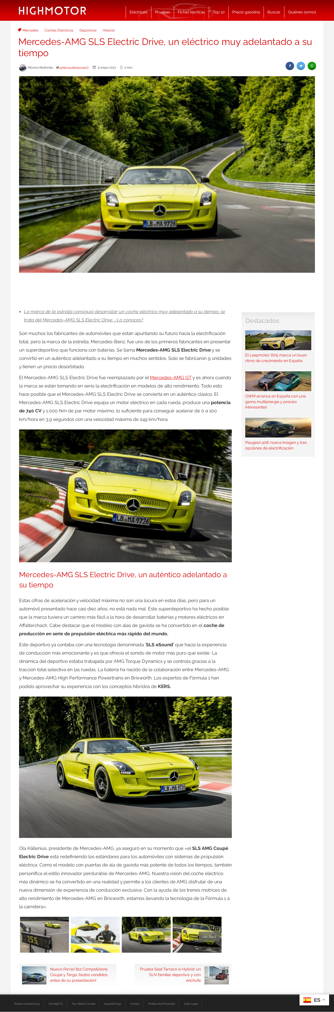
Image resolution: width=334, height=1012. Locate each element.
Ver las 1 (209, 937)
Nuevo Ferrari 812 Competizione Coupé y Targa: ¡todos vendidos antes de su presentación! (79, 975)
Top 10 (219, 12)
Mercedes (30, 30)
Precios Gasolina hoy (27, 1003)
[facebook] (290, 66)
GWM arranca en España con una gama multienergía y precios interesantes (275, 402)
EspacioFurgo (113, 1003)
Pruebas (162, 12)
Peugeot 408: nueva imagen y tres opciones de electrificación (276, 445)
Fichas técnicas (191, 12)
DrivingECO (56, 1003)
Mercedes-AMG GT (170, 377)
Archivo (135, 1003)
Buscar (273, 12)
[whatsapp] (312, 66)
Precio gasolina (246, 12)
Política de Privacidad (161, 1003)
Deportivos (88, 30)
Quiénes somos (302, 12)
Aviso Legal (191, 1003)
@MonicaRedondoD (74, 68)
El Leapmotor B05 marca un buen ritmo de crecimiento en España (276, 358)
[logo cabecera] (52, 10)
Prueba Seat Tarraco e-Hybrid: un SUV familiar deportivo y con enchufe (170, 975)
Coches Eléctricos (59, 30)
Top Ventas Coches (83, 1003)
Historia (109, 30)
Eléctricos (138, 12)
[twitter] (301, 66)
